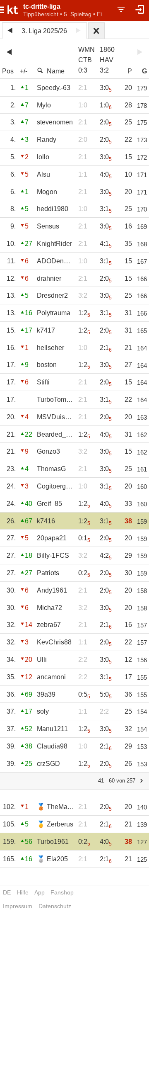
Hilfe (23, 892)
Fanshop (62, 892)
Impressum (17, 906)
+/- (23, 71)
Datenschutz (54, 906)
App (39, 892)
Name (56, 71)
